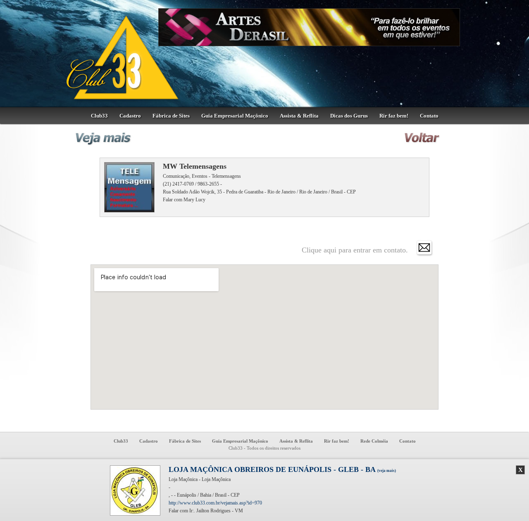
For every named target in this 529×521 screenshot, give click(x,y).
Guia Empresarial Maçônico (234, 116)
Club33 (99, 116)
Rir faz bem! (393, 116)
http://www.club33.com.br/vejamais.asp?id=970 (215, 503)
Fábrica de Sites (171, 116)
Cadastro (130, 116)
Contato (429, 116)
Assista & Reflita (299, 116)
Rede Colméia (374, 440)
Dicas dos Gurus (349, 116)
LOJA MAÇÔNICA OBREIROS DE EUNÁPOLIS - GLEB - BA (282, 469)
